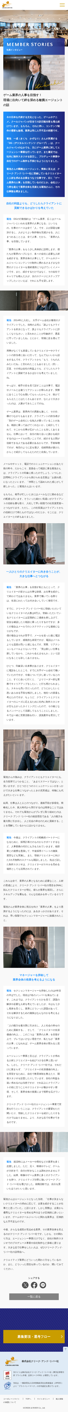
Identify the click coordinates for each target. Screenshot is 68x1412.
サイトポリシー (43, 1399)
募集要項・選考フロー (34, 1336)
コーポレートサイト (11, 1399)
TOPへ (28, 1399)
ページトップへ (65, 1349)
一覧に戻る (34, 1296)
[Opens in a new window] (7, 1385)
